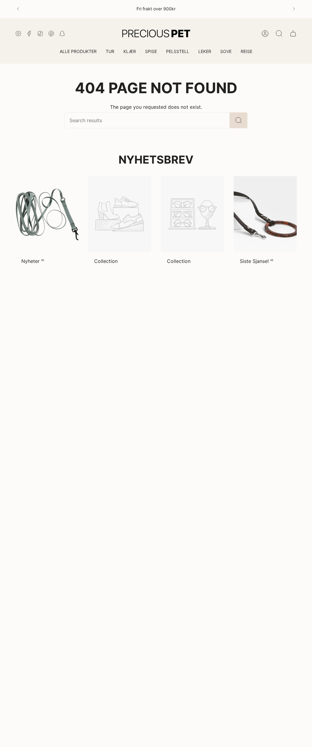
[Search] (238, 120)
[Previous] (18, 9)
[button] (110, 51)
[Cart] (293, 33)
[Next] (294, 9)
